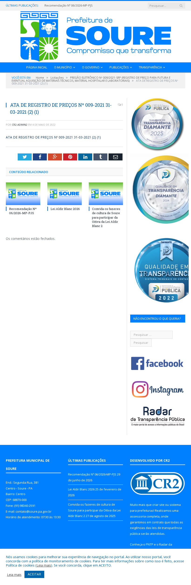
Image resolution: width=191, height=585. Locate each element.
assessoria (138, 516)
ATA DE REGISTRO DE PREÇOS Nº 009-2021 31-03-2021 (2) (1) (53, 137)
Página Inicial (36, 67)
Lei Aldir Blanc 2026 (57, 5)
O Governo (90, 67)
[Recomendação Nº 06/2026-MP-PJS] (23, 193)
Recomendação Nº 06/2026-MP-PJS (23, 211)
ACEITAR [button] (34, 574)
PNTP (149, 544)
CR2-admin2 (19, 124)
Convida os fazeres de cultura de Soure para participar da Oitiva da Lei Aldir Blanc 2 (106, 217)
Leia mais (44, 565)
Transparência (150, 67)
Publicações (119, 67)
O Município (63, 67)
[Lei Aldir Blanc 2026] (64, 193)
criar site (158, 505)
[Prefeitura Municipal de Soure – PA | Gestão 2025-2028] (95, 35)
